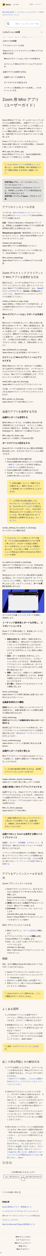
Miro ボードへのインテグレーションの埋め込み (21, 1215)
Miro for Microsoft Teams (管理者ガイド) (18, 1224)
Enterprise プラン (14, 538)
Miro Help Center (8, 12)
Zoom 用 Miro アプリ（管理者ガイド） (17, 1207)
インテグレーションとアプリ (27, 12)
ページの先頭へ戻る (10, 1192)
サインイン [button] (38, 4)
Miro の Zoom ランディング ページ (27, 212)
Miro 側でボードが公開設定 (20, 503)
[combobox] (23, 23)
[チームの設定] (29, 930)
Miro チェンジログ (23, 1237)
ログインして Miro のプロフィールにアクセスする (23, 65)
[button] (0, 1252)
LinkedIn (10, 1162)
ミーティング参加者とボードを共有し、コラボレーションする (22, 89)
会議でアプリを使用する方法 (14, 72)
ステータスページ (23, 1240)
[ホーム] (10, 4)
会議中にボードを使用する (14, 77)
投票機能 (21, 842)
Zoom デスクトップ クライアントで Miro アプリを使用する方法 (23, 52)
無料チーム (13, 464)
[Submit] (7, 23)
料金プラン (23, 1246)
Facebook (3, 1162)
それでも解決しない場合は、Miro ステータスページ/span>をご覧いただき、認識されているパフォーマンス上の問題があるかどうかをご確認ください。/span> (25, 1152)
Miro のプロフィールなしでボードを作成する (22, 58)
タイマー (13, 842)
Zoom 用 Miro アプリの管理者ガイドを (23, 164)
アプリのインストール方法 (13, 45)
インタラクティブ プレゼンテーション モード (20, 1211)
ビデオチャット (33, 842)
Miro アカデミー (23, 1249)
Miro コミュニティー (23, 1243)
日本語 (31, 4)
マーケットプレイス (22, 215)
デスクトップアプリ (10, 1220)
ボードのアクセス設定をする (15, 82)
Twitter (7, 1162)
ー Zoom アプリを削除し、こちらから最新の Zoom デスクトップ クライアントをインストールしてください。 (25, 1081)
